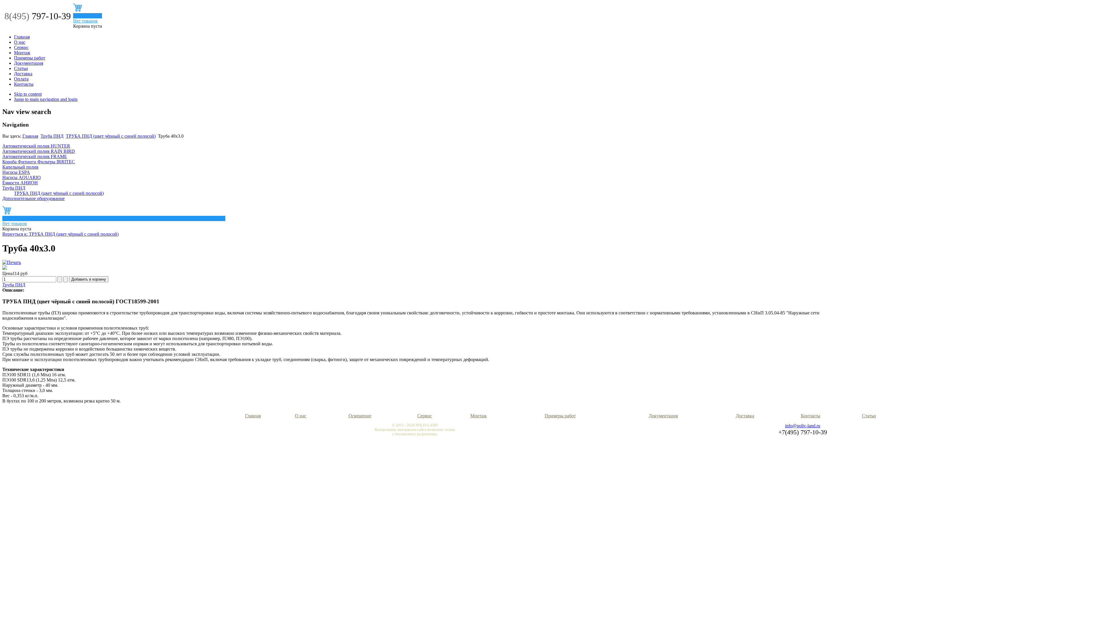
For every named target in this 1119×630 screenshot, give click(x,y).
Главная (22, 36)
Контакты (24, 84)
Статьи (21, 68)
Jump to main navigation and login (46, 99)
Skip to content (28, 94)
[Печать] (11, 262)
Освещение (360, 415)
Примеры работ (29, 57)
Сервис (21, 47)
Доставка (23, 73)
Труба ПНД (52, 136)
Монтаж (22, 52)
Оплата (21, 78)
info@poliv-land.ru (802, 425)
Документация (28, 63)
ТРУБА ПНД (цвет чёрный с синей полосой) (111, 136)
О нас (19, 42)
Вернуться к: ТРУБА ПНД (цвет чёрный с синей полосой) (60, 234)
